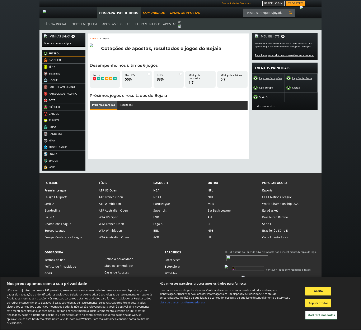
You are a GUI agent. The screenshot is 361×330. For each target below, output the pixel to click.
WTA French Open (111, 224)
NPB (211, 230)
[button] (63, 53)
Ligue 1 (49, 217)
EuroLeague (161, 204)
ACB (156, 237)
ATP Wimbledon (110, 204)
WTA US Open (108, 217)
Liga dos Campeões (270, 78)
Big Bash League (219, 210)
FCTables (171, 273)
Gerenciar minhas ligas (57, 43)
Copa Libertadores (275, 237)
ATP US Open (108, 190)
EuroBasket (270, 210)
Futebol (94, 38)
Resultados (126, 105)
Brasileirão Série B (275, 230)
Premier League (55, 190)
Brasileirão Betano (275, 217)
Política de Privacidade (60, 266)
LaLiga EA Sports (55, 197)
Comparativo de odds (118, 13)
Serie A (263, 97)
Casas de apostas (185, 13)
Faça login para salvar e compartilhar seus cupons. (284, 55)
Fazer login (273, 3)
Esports (267, 190)
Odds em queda (84, 24)
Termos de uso (54, 260)
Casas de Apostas (116, 272)
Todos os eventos (264, 106)
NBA (156, 190)
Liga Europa (266, 87)
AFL (210, 217)
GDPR (48, 273)
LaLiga (296, 87)
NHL (211, 197)
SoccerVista (172, 260)
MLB (211, 204)
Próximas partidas (103, 105)
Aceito (318, 291)
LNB (156, 217)
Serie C (267, 224)
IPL (210, 237)
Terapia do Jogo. (307, 252)
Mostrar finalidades (321, 315)
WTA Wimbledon (110, 230)
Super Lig (160, 210)
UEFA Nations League (277, 197)
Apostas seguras (116, 24)
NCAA (157, 197)
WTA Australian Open (114, 237)
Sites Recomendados (118, 266)
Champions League (57, 224)
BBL (156, 230)
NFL (210, 190)
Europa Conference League (63, 237)
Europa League (54, 230)
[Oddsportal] (63, 13)
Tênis (103, 183)
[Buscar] (290, 13)
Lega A (158, 224)
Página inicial (55, 24)
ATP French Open (111, 197)
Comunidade (154, 13)
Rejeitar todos (318, 303)
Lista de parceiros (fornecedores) (182, 302)
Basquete (161, 183)
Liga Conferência (302, 78)
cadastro (295, 3)
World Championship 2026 (280, 204)
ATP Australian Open (113, 210)
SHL (210, 224)
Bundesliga (52, 210)
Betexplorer (173, 266)
